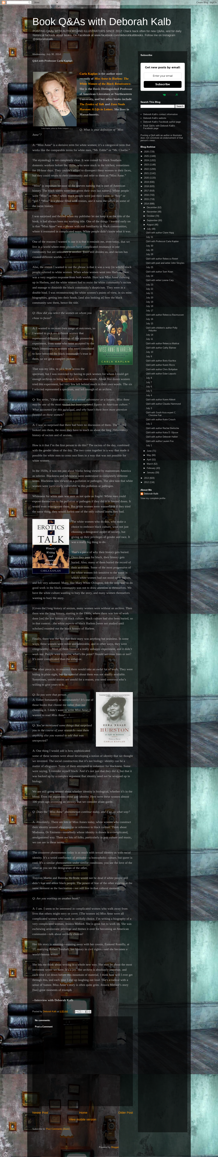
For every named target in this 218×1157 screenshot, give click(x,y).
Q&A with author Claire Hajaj (160, 232)
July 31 (149, 237)
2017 (147, 190)
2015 (147, 199)
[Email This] (76, 1011)
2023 (147, 164)
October (151, 216)
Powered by (154, 94)
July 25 (149, 267)
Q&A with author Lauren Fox (160, 441)
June (149, 451)
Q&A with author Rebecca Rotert (162, 258)
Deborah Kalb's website (154, 118)
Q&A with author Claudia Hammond (163, 404)
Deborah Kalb (151, 493)
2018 (147, 186)
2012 (147, 482)
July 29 (149, 250)
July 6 (149, 386)
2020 (147, 177)
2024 (147, 160)
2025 (147, 156)
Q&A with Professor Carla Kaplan (162, 241)
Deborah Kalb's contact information (160, 114)
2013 (147, 478)
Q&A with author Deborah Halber (162, 436)
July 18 (149, 306)
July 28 (149, 254)
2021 (147, 173)
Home (83, 1112)
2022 (147, 169)
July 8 (149, 378)
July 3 (149, 408)
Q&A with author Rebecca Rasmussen (165, 315)
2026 (147, 151)
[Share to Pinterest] (89, 1011)
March (150, 464)
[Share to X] (83, 1011)
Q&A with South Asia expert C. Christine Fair (161, 414)
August (150, 224)
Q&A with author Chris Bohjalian (161, 369)
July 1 (149, 445)
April (149, 459)
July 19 (149, 302)
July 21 (149, 293)
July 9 (149, 356)
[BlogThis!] (80, 1011)
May (149, 455)
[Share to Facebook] (86, 1011)
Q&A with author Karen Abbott (160, 399)
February (151, 468)
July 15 (149, 323)
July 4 (149, 395)
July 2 (149, 423)
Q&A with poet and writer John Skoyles (165, 263)
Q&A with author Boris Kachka (161, 360)
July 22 (149, 289)
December (152, 207)
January (151, 472)
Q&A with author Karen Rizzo (160, 365)
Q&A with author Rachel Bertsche (162, 428)
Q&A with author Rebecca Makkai (162, 343)
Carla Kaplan (89, 73)
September (152, 220)
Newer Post (40, 1112)
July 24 (149, 276)
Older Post (125, 1112)
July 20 (149, 297)
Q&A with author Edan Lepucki (161, 373)
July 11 (149, 339)
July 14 (149, 334)
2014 (147, 203)
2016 (147, 195)
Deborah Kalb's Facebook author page (162, 122)
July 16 (149, 319)
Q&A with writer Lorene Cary (160, 280)
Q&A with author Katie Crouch (160, 419)
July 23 (149, 284)
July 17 (149, 310)
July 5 (149, 391)
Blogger (115, 1147)
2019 (147, 182)
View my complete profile (153, 498)
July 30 (149, 245)
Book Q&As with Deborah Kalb (101, 21)
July (149, 229)
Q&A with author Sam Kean (159, 271)
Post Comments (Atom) (57, 1129)
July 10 (149, 352)
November (152, 211)
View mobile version (82, 1119)
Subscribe (162, 84)
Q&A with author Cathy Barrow (161, 347)
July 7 (149, 382)
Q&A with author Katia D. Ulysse (162, 432)
